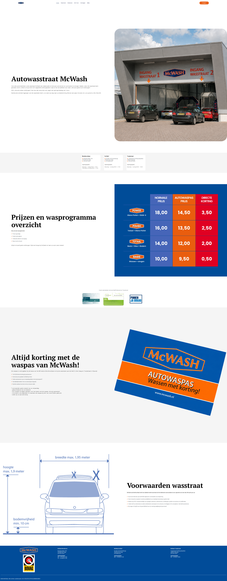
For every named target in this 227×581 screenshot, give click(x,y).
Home (57, 3)
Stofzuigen (82, 3)
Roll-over (76, 3)
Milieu (88, 3)
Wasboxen (70, 3)
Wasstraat (63, 3)
